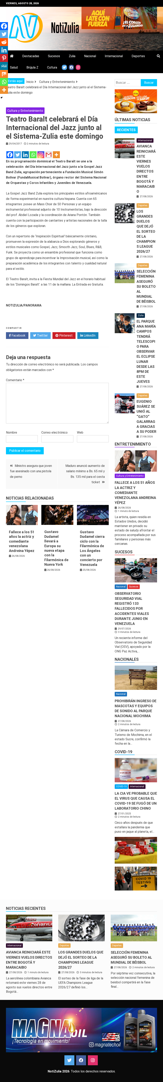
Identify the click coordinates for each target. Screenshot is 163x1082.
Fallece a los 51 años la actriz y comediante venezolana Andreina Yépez (21, 541)
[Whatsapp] (33, 154)
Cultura (52, 67)
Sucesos (54, 56)
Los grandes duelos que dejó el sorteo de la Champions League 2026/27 (146, 231)
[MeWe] (4, 66)
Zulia (72, 56)
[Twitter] (17, 154)
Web (80, 432)
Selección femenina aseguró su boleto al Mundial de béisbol (146, 286)
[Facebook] (9, 154)
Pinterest (65, 335)
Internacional (114, 56)
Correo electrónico (54, 432)
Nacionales (127, 659)
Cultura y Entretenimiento (25, 111)
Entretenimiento (133, 444)
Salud (14, 67)
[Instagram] (40, 154)
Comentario (15, 380)
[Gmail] (48, 154)
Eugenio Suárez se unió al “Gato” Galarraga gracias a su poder (146, 416)
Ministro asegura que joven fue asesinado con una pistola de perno (31, 471)
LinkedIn (89, 335)
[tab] (126, 130)
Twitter (42, 335)
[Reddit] (4, 42)
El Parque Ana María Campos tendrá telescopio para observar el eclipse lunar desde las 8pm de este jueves (146, 351)
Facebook (18, 335)
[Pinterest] (4, 58)
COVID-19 (123, 751)
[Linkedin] (25, 154)
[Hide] (1, 97)
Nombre (11, 432)
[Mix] (4, 74)
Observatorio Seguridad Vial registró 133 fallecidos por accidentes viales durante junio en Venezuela (132, 608)
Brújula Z (32, 67)
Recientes (126, 130)
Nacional (90, 56)
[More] (56, 154)
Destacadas (30, 56)
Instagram (93, 1060)
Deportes (138, 56)
